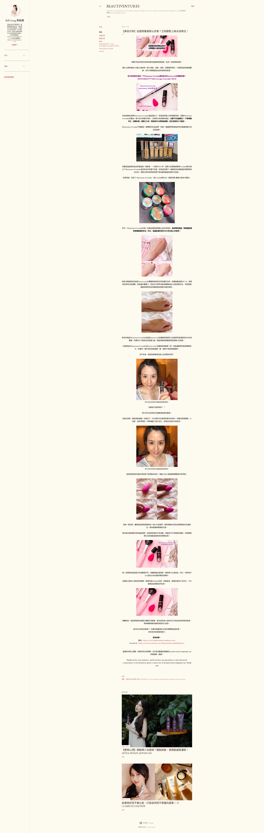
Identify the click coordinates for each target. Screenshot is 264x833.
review (101, 51)
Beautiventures (123, 6)
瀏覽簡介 (15, 45)
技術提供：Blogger (148, 823)
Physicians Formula (106, 49)
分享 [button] (100, 27)
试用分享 (102, 36)
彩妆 (100, 41)
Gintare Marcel (151, 827)
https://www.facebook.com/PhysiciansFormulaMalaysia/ (161, 643)
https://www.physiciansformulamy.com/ (159, 640)
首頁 (108, 17)
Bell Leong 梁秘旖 (14, 20)
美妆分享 (102, 38)
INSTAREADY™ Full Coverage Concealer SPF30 (109, 45)
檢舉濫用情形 (9, 77)
